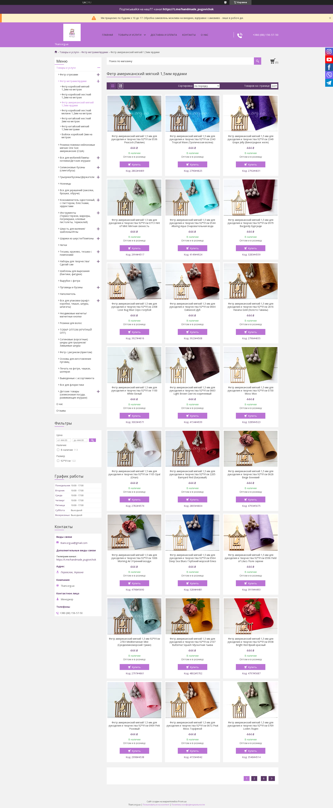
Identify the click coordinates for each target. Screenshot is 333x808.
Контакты (189, 34)
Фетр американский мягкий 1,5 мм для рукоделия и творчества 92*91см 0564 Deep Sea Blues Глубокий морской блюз (192, 558)
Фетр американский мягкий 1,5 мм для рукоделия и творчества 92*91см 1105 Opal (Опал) (134, 474)
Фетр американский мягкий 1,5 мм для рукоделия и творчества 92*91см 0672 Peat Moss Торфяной (192, 725)
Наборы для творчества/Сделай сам (74, 263)
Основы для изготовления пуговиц (75, 360)
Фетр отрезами (69, 74)
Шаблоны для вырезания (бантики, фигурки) (74, 272)
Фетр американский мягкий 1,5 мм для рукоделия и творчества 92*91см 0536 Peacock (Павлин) (134, 139)
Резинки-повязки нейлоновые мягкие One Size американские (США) (77, 148)
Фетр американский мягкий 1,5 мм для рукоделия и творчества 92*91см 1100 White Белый (134, 390)
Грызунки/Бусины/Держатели (77, 177)
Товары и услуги (129, 34)
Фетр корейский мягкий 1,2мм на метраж (75, 88)
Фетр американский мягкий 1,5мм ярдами (78, 104)
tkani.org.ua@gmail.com (74, 543)
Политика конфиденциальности (188, 804)
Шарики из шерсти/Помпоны (77, 238)
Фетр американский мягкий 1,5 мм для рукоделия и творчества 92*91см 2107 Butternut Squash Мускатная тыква (192, 642)
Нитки (63, 245)
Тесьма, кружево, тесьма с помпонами (76, 253)
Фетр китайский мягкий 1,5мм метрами (75, 128)
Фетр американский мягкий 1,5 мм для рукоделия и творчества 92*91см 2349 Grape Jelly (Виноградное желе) (251, 139)
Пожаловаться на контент (156, 804)
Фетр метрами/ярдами (94, 52)
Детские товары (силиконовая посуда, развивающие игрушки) (73, 394)
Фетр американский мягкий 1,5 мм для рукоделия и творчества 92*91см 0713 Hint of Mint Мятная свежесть (134, 223)
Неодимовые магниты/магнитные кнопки (73, 315)
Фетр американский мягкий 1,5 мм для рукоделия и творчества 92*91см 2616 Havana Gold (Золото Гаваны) (251, 306)
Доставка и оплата (164, 34)
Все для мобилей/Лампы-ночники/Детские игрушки (75, 159)
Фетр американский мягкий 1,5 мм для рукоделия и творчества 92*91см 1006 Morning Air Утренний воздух (134, 558)
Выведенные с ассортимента (77, 378)
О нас (204, 34)
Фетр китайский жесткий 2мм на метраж (76, 120)
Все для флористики (72, 384)
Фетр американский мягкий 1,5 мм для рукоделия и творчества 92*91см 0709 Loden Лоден (251, 725)
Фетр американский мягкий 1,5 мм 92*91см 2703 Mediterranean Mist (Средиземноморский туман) (134, 642)
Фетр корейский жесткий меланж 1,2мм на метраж (77, 112)
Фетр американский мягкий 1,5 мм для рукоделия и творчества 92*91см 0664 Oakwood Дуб (192, 306)
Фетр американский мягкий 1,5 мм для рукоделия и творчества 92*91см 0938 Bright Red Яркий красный (251, 642)
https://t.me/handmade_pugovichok (76, 559)
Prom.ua (182, 801)
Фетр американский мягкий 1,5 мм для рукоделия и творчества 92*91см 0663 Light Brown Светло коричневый (192, 390)
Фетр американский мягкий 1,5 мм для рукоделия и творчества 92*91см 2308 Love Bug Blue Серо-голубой (134, 306)
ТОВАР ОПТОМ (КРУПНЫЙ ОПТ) (76, 331)
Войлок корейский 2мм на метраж (77, 136)
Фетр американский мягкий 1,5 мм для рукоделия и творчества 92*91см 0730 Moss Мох (251, 390)
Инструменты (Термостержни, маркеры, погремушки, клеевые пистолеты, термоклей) (75, 217)
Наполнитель (68, 294)
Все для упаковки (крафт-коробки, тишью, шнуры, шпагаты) (75, 303)
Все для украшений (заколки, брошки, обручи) (77, 192)
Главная (107, 34)
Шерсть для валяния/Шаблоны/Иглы (72, 230)
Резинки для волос (71, 323)
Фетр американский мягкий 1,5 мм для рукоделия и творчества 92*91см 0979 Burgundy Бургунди (251, 223)
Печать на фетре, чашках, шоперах (75, 370)
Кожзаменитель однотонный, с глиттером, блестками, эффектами (77, 203)
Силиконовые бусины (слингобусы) (72, 169)
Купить (136, 164)
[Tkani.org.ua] (72, 31)
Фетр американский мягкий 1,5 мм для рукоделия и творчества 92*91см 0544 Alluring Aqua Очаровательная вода (192, 223)
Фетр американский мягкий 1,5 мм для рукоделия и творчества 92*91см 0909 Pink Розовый (134, 725)
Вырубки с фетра (70, 280)
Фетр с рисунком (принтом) (76, 352)
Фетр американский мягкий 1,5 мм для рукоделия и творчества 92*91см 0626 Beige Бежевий (251, 474)
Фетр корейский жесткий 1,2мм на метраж (76, 96)
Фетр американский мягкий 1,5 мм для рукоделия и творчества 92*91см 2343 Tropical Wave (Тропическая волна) (192, 139)
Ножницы (65, 183)
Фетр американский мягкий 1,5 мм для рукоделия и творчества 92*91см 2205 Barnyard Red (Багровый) (192, 474)
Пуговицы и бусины (71, 287)
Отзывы (61, 410)
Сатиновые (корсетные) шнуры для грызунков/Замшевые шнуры (74, 342)
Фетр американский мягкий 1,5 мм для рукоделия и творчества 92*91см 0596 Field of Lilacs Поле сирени (250, 558)
